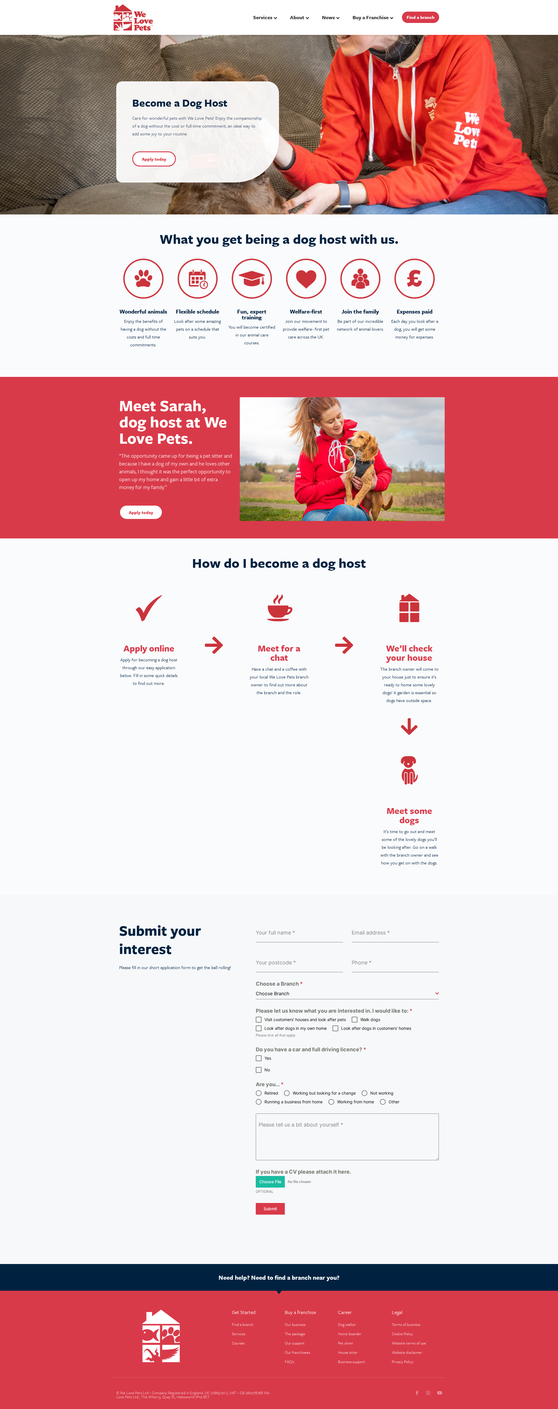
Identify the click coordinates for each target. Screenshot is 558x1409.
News (328, 17)
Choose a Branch (279, 984)
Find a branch (420, 17)
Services (262, 17)
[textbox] (345, 993)
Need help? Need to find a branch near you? (279, 1277)
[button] (342, 459)
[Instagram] (428, 1393)
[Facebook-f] (417, 1393)
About (297, 17)
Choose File (270, 1181)
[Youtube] (439, 1393)
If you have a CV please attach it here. (303, 1172)
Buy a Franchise (371, 17)
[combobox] (347, 993)
